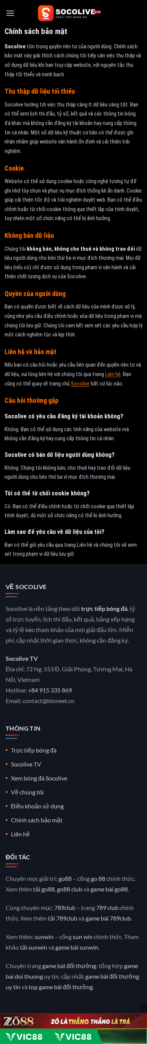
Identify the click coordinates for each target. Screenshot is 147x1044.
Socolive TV (26, 764)
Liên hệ (113, 374)
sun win (83, 936)
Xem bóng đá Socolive (39, 778)
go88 (65, 878)
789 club (107, 907)
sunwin (44, 936)
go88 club (69, 889)
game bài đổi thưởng (69, 965)
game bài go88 (109, 889)
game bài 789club (108, 918)
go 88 (98, 878)
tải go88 (44, 889)
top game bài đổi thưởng (61, 986)
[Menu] (10, 13)
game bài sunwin (76, 947)
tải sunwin (33, 947)
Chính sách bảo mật (37, 819)
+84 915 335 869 (50, 690)
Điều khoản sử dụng (37, 806)
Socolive (80, 384)
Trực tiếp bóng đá (34, 750)
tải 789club (62, 918)
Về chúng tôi (27, 792)
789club (64, 907)
